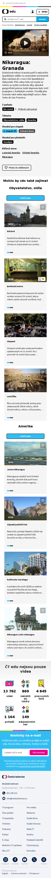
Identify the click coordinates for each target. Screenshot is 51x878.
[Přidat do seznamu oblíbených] (43, 207)
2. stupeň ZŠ (9, 131)
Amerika (32, 120)
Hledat (42, 19)
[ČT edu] (9, 12)
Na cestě (8, 109)
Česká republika (40, 25)
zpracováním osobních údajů (31, 766)
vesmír (29, 25)
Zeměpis (7, 142)
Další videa (25, 198)
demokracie (20, 25)
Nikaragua (7, 156)
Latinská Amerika (11, 152)
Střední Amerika (30, 152)
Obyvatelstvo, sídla (13, 120)
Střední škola (27, 131)
